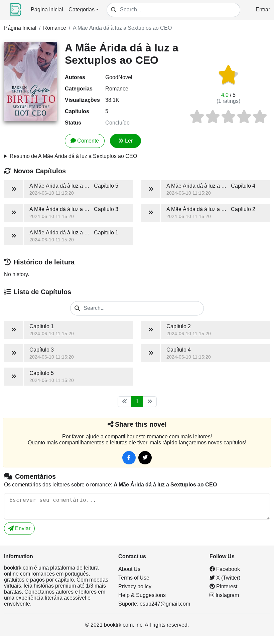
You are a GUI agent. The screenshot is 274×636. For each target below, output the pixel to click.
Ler (129, 141)
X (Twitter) (227, 578)
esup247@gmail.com (165, 604)
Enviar (22, 528)
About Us (129, 569)
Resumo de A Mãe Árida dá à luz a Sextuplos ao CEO (73, 156)
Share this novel (141, 424)
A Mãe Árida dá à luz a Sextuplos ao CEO (122, 28)
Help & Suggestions (142, 595)
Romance (54, 28)
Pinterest (226, 586)
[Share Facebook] (129, 457)
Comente (88, 141)
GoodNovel (118, 77)
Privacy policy (134, 586)
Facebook (227, 569)
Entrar (263, 9)
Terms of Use (133, 578)
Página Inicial (47, 9)
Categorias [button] (81, 9)
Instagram (226, 595)
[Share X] (145, 457)
